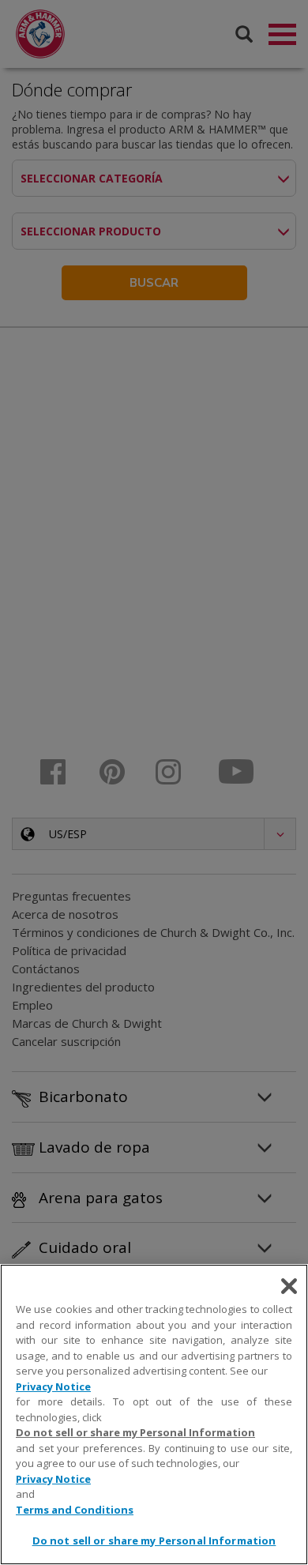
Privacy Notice (53, 1386)
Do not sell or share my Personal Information (154, 1540)
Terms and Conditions (74, 1510)
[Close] (289, 1286)
